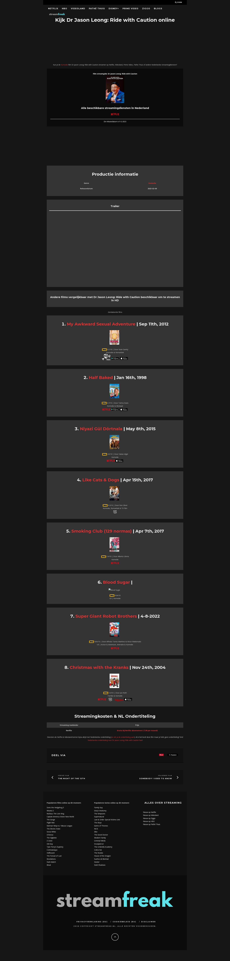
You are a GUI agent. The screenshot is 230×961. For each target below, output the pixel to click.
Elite (95, 832)
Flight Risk (51, 822)
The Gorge (51, 819)
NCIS (96, 829)
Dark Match (51, 862)
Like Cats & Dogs (100, 479)
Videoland (78, 8)
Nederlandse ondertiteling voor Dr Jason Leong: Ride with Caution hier (115, 740)
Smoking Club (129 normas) (101, 531)
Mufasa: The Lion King (55, 813)
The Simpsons (99, 813)
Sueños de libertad (101, 859)
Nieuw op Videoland (150, 815)
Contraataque (52, 850)
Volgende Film (165, 775)
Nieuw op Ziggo (149, 818)
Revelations (51, 859)
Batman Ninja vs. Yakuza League (59, 826)
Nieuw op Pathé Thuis (151, 824)
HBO (64, 8)
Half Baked (101, 377)
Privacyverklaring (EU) (92, 922)
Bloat (49, 865)
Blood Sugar (116, 582)
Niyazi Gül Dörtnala (101, 428)
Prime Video (130, 8)
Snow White (51, 832)
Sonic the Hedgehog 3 (55, 807)
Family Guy (98, 807)
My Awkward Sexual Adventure (101, 324)
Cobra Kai (98, 850)
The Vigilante (52, 838)
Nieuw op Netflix (149, 812)
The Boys (98, 822)
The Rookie (98, 853)
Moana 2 (50, 810)
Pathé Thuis (97, 8)
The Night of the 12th (71, 779)
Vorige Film (63, 775)
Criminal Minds (100, 841)
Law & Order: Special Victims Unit (107, 819)
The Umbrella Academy (103, 847)
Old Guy (50, 844)
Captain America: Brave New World (60, 816)
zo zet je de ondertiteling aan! (122, 737)
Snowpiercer (99, 844)
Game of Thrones (101, 826)
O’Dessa (50, 835)
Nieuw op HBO (149, 821)
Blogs (158, 8)
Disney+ (114, 8)
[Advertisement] (115, 43)
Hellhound (51, 853)
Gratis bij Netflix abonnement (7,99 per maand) (137, 730)
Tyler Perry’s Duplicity (55, 847)
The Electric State (53, 829)
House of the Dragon (102, 856)
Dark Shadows (99, 865)
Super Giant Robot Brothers (106, 616)
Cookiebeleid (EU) (124, 922)
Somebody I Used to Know (155, 779)
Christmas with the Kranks (99, 667)
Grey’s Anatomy (100, 810)
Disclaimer (148, 922)
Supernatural (99, 816)
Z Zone (49, 841)
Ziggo (146, 8)
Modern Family (100, 838)
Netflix (53, 8)
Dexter (96, 862)
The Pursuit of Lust (54, 856)
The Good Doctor (101, 835)
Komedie (64, 65)
